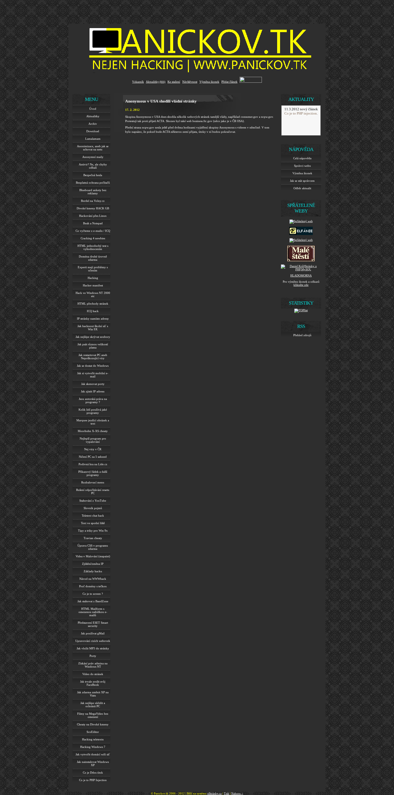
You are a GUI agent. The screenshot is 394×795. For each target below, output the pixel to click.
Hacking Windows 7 (92, 746)
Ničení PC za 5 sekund (93, 456)
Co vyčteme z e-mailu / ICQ (93, 230)
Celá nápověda (302, 158)
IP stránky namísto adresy (93, 318)
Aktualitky (152, 81)
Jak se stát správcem (302, 180)
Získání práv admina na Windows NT (92, 665)
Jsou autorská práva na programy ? (93, 400)
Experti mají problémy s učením (93, 269)
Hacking (93, 277)
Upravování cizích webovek (92, 640)
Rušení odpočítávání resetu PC (92, 491)
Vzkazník (138, 81)
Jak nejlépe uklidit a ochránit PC (92, 704)
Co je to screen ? (93, 593)
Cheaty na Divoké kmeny (93, 724)
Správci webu (302, 165)
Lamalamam (93, 138)
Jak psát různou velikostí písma (92, 346)
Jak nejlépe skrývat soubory (93, 336)
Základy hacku (93, 571)
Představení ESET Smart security (93, 624)
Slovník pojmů (93, 508)
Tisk (226, 793)
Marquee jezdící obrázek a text (92, 422)
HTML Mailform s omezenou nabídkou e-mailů (93, 612)
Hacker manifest (93, 285)
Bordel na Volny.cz (93, 200)
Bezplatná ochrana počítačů (93, 182)
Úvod (92, 108)
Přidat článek (229, 81)
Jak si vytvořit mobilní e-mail (92, 375)
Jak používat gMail (93, 633)
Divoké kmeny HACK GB (93, 208)
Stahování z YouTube (92, 500)
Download (92, 131)
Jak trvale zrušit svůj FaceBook (92, 683)
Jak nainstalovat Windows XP (93, 763)
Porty (93, 655)
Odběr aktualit (302, 188)
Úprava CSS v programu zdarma (92, 547)
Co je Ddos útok (93, 772)
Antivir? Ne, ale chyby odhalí (93, 166)
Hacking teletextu (93, 739)
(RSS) (162, 82)
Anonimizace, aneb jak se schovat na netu (93, 148)
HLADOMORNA (301, 275)
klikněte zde (300, 284)
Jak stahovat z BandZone (92, 601)
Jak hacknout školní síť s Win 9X (92, 327)
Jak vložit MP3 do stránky (93, 648)
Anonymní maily (92, 156)
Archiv (92, 123)
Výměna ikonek (209, 81)
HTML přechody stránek (92, 303)
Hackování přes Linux (93, 215)
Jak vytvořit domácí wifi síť (93, 754)
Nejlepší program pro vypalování (93, 440)
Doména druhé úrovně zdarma (93, 258)
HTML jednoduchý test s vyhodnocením (92, 247)
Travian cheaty (93, 538)
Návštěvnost (189, 81)
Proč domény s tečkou (93, 586)
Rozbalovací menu (92, 482)
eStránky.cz (214, 793)
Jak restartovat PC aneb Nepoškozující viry (93, 356)
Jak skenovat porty (93, 383)
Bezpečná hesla (92, 175)
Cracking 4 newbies (93, 238)
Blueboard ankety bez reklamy (92, 191)
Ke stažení (174, 81)
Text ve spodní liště (93, 523)
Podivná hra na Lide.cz (93, 464)
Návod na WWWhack (92, 578)
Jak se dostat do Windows (93, 365)
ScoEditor (93, 731)
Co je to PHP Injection (93, 780)
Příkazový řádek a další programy (92, 473)
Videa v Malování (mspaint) (93, 556)
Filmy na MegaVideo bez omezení (92, 715)
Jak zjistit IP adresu (93, 391)
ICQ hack (93, 311)
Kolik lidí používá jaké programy (93, 411)
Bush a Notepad (93, 223)
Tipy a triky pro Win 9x (93, 530)
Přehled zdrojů (302, 335)
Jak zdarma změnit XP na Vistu (93, 694)
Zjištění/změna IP (92, 563)
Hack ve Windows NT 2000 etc (93, 294)
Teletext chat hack (93, 515)
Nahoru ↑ (237, 793)
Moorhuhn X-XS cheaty (93, 431)
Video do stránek (92, 674)
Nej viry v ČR (92, 449)
